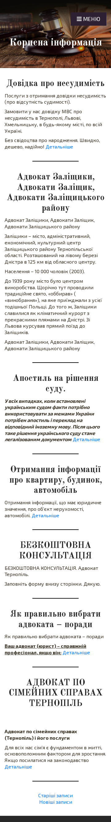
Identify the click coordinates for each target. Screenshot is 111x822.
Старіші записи (55, 795)
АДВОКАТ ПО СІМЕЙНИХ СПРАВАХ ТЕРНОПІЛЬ (55, 693)
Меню (91, 18)
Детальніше (59, 146)
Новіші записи (55, 802)
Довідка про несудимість (55, 84)
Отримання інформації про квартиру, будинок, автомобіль (55, 480)
